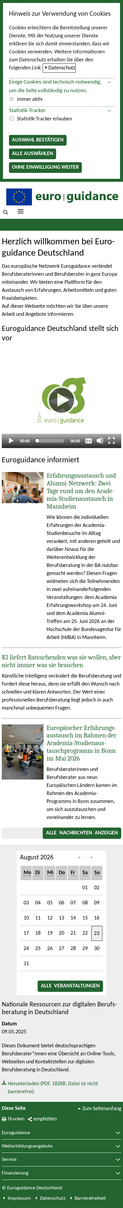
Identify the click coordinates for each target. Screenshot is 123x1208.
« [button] (79, 857)
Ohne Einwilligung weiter (45, 167)
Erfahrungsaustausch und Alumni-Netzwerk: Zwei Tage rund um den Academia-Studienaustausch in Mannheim (81, 491)
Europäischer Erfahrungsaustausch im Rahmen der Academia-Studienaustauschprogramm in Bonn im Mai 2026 (81, 743)
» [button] (91, 857)
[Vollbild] (111, 440)
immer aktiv (30, 99)
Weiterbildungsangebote (27, 1146)
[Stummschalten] (100, 440)
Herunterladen (50, 1087)
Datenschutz (61, 68)
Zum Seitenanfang (101, 1109)
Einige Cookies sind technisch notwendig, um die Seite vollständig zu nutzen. (55, 86)
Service (9, 1159)
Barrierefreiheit (90, 1198)
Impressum (19, 1198)
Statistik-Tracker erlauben (44, 119)
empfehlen (45, 1119)
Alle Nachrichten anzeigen (82, 833)
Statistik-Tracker (27, 111)
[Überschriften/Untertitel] (88, 440)
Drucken (16, 1118)
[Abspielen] (61, 400)
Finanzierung (15, 1173)
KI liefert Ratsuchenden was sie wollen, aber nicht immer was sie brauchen (61, 661)
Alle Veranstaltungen (70, 986)
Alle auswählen (32, 154)
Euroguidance (16, 1133)
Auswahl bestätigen (38, 140)
